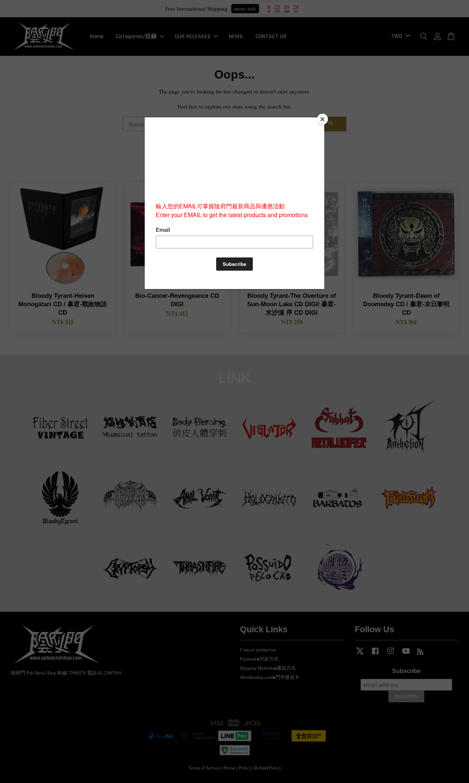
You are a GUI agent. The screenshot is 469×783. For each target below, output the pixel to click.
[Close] (322, 119)
